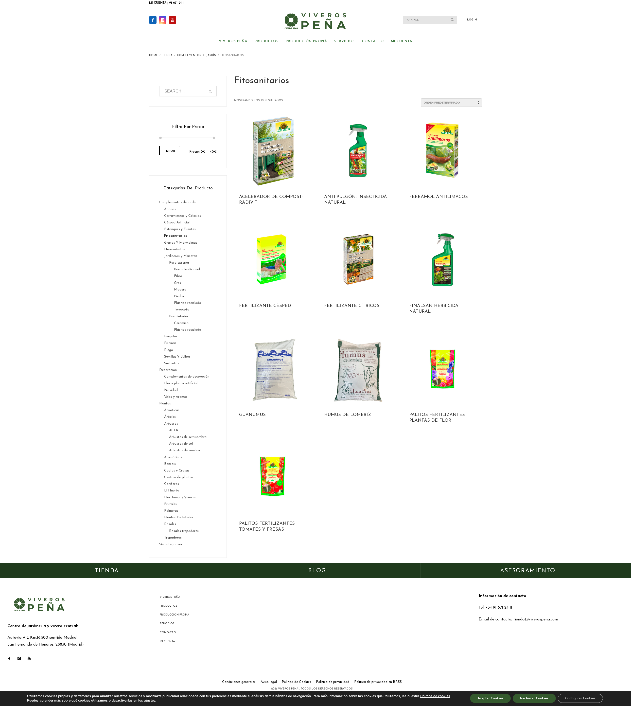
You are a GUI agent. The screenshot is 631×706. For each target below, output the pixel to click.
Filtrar (170, 150)
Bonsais (170, 464)
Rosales (170, 524)
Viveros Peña (288, 689)
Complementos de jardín (177, 202)
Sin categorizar (170, 544)
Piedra (179, 296)
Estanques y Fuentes (180, 229)
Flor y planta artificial (180, 383)
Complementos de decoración (186, 377)
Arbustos (171, 424)
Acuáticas (171, 410)
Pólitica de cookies (435, 696)
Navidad (171, 390)
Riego (168, 350)
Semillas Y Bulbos (177, 357)
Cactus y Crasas (176, 470)
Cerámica (181, 323)
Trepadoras (173, 538)
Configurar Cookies (580, 698)
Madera (180, 289)
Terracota (181, 309)
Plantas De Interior (178, 517)
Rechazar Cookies (534, 698)
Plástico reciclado (187, 303)
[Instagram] (162, 20)
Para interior (178, 316)
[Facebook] (153, 20)
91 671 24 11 (177, 2)
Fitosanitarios (175, 236)
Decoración (168, 370)
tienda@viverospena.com (535, 619)
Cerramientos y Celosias (182, 216)
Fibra (178, 276)
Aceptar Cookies (490, 698)
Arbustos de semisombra (188, 437)
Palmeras (171, 511)
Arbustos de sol (181, 444)
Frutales (170, 504)
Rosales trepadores (184, 531)
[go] (452, 19)
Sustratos (171, 363)
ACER (173, 430)
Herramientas (174, 249)
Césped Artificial (177, 222)
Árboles (170, 417)
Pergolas (170, 336)
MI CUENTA (157, 2)
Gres (177, 283)
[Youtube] (172, 20)
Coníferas (171, 484)
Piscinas (170, 343)
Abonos (170, 209)
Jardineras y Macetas (180, 256)
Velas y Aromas (176, 397)
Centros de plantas (178, 477)
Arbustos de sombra (184, 450)
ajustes (149, 700)
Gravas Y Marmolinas (180, 243)
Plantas (165, 403)
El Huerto (171, 490)
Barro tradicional (187, 269)
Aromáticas (173, 457)
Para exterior (179, 263)
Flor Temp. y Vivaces (180, 497)
